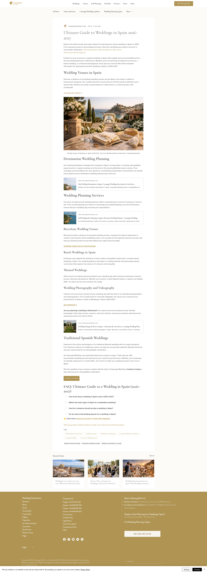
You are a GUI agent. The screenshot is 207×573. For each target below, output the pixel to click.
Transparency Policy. (31, 565)
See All (152, 455)
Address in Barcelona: (147, 501)
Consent (197, 569)
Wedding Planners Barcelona (73, 434)
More (128, 11)
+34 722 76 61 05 (75, 502)
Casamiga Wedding (70, 438)
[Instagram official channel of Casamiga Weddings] (68, 539)
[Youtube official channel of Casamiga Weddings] (73, 539)
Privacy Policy (67, 514)
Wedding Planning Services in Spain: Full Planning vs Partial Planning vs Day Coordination (136, 482)
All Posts (56, 11)
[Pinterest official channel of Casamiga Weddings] (77, 539)
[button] (76, 3)
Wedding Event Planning (107, 434)
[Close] (204, 569)
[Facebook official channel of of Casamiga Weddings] (64, 539)
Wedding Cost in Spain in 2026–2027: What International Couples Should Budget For (68, 482)
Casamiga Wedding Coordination (129, 434)
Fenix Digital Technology (42, 562)
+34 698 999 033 (75, 505)
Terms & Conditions (69, 524)
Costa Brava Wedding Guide (88, 438)
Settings (186, 569)
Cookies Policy (68, 517)
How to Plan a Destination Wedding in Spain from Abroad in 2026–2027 (103, 482)
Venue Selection (69, 11)
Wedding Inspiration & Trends (112, 443)
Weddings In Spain (91, 434)
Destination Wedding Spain (91, 443)
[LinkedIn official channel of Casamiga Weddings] (82, 539)
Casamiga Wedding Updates (90, 11)
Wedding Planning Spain (113, 11)
